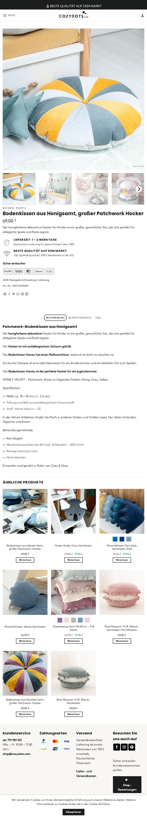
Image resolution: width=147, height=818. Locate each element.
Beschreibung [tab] (55, 317)
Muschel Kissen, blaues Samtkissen (25, 626)
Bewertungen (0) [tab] (80, 317)
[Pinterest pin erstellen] (22, 294)
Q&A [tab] (98, 317)
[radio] (115, 539)
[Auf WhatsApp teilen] (4, 294)
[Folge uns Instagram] (124, 747)
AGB (5, 280)
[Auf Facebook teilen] (9, 294)
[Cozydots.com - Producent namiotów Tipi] (73, 15)
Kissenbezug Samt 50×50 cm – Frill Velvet (73, 628)
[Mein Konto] (142, 15)
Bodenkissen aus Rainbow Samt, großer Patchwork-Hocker (25, 701)
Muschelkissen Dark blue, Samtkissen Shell (122, 547)
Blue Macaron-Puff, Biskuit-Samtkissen (73, 701)
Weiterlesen (25, 560)
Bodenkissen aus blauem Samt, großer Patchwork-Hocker (25, 547)
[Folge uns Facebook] (116, 747)
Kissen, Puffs (14, 208)
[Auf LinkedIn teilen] (26, 294)
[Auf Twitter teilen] (13, 294)
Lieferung (43, 280)
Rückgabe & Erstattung (23, 280)
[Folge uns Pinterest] (131, 747)
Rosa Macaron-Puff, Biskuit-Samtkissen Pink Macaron (122, 628)
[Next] (139, 189)
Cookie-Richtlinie (99, 804)
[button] (9, 15)
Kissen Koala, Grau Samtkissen (73, 545)
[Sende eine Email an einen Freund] (17, 294)
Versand (84, 733)
